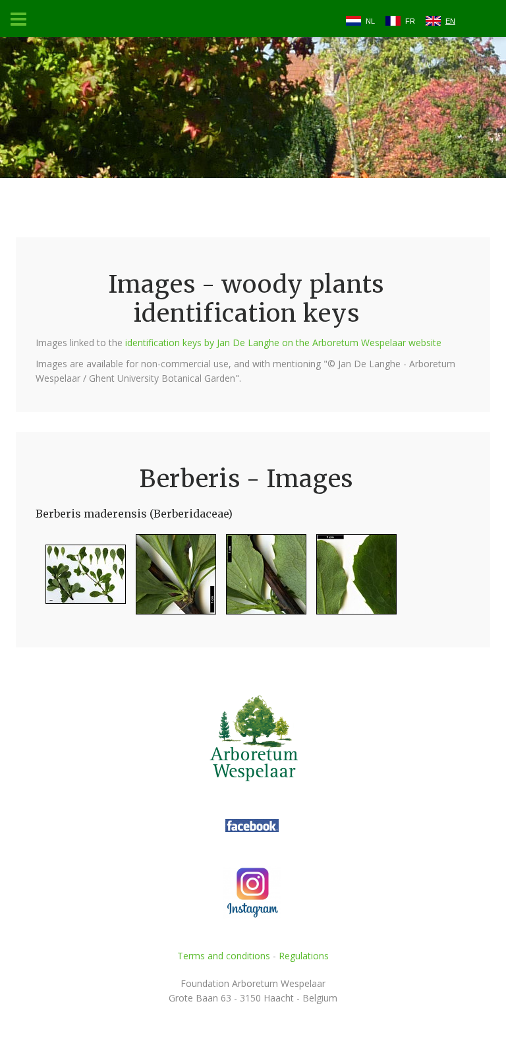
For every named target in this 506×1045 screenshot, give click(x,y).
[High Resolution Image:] (81, 580)
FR (410, 21)
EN (450, 21)
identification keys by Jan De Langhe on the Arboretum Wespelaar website (283, 342)
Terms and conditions (223, 955)
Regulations (304, 955)
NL (370, 21)
